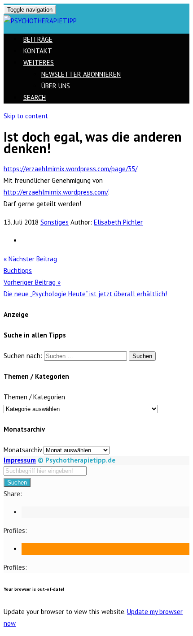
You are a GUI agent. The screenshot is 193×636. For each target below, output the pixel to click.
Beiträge (38, 39)
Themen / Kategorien (34, 397)
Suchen (17, 482)
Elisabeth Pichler (118, 222)
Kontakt (37, 51)
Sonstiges (54, 222)
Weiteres (38, 62)
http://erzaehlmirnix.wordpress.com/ (56, 192)
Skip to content (26, 116)
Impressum (20, 460)
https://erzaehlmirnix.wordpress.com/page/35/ (70, 168)
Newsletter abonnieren (81, 74)
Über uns (55, 86)
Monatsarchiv (23, 450)
